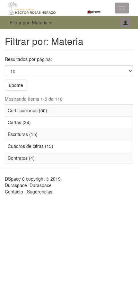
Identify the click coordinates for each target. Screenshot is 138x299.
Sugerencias (39, 191)
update (16, 85)
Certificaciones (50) (27, 110)
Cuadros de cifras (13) (30, 146)
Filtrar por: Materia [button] (29, 22)
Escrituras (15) (23, 134)
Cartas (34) (19, 122)
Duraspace (41, 185)
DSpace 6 (15, 178)
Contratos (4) (21, 158)
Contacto (14, 191)
